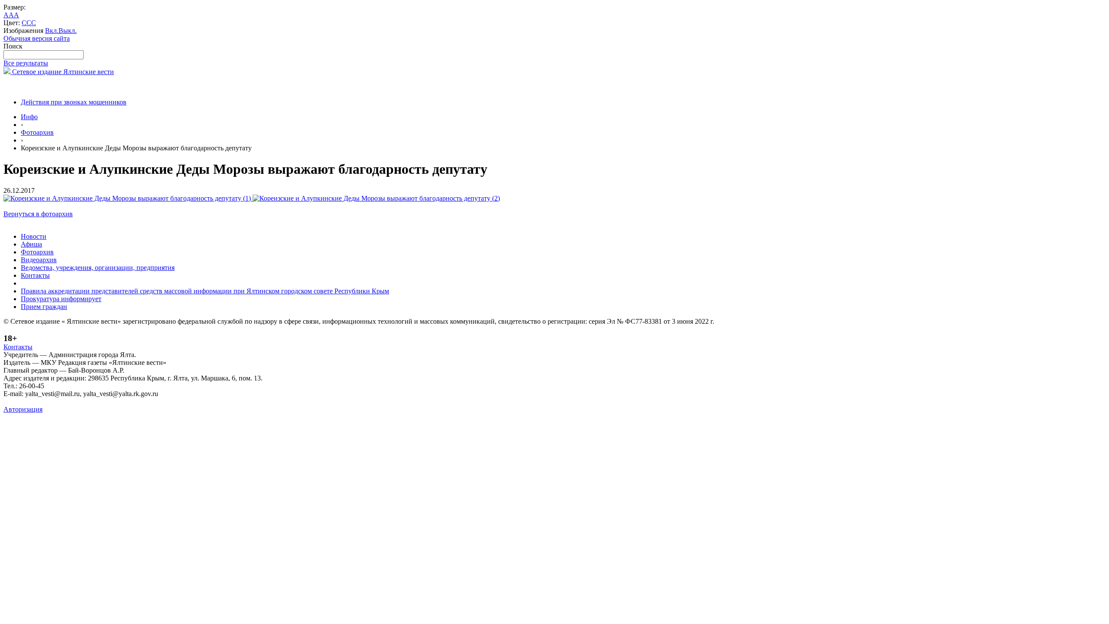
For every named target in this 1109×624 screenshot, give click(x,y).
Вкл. (51, 30)
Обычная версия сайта (36, 38)
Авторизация (22, 409)
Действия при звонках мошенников (73, 102)
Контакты (35, 275)
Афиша (31, 244)
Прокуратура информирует (61, 298)
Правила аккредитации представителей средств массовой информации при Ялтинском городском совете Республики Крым (205, 291)
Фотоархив (37, 132)
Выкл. (67, 30)
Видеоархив (39, 259)
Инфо (29, 116)
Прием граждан (44, 306)
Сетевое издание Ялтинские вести (62, 71)
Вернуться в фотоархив (38, 214)
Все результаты (25, 63)
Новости (33, 236)
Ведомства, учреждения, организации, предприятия (98, 267)
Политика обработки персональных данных (68, 401)
